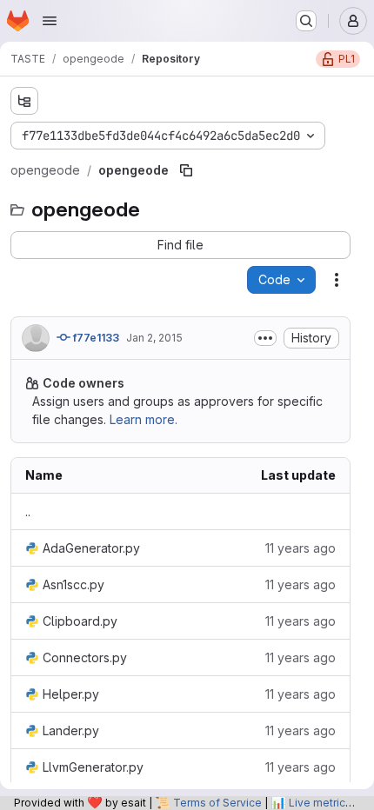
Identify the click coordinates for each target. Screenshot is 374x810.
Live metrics (320, 802)
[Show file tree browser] (24, 101)
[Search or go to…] (306, 20)
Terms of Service (217, 802)
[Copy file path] (186, 170)
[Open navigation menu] (49, 21)
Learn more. (143, 419)
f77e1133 (94, 337)
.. (27, 511)
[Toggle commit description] (265, 338)
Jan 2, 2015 (154, 337)
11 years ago (300, 548)
